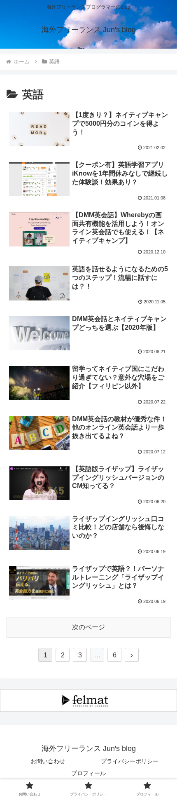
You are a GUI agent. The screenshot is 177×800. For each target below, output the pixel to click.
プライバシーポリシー (129, 761)
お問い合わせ (47, 761)
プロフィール (88, 773)
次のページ (88, 627)
